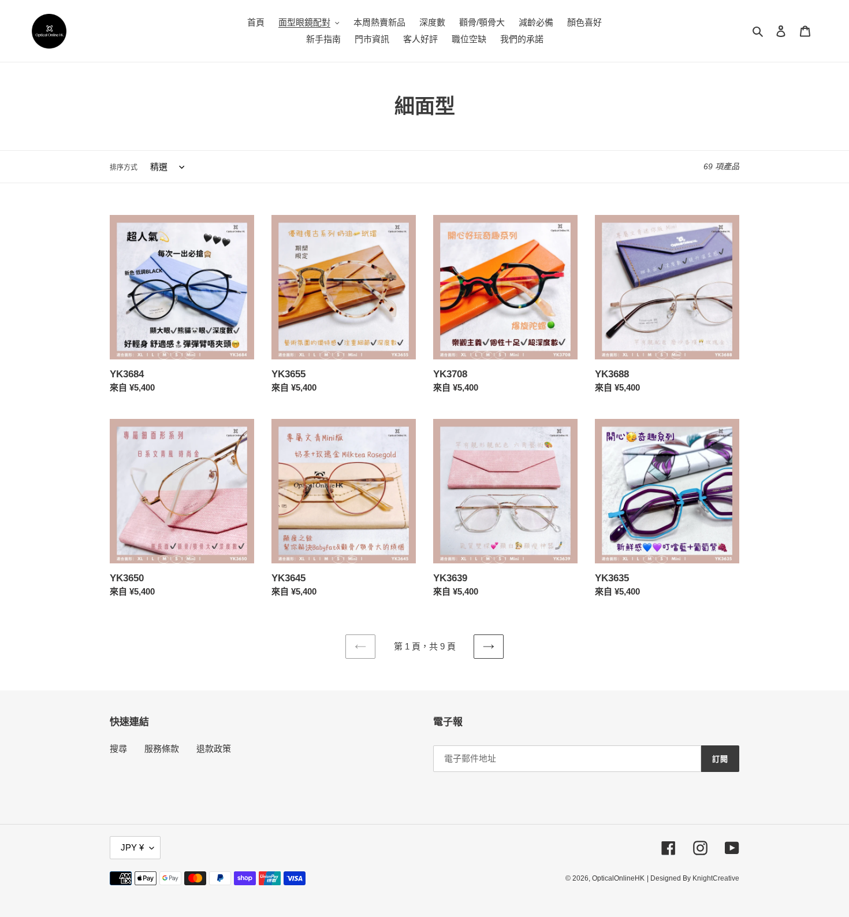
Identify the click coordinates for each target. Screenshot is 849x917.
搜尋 (118, 748)
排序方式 (123, 168)
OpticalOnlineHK (618, 878)
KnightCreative (715, 878)
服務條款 (161, 748)
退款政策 (213, 748)
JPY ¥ (132, 847)
